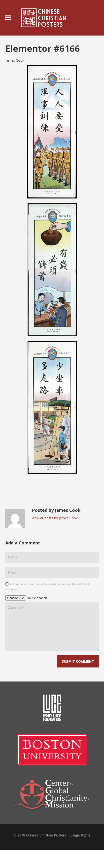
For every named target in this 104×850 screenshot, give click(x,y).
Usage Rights (80, 835)
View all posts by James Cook (55, 518)
